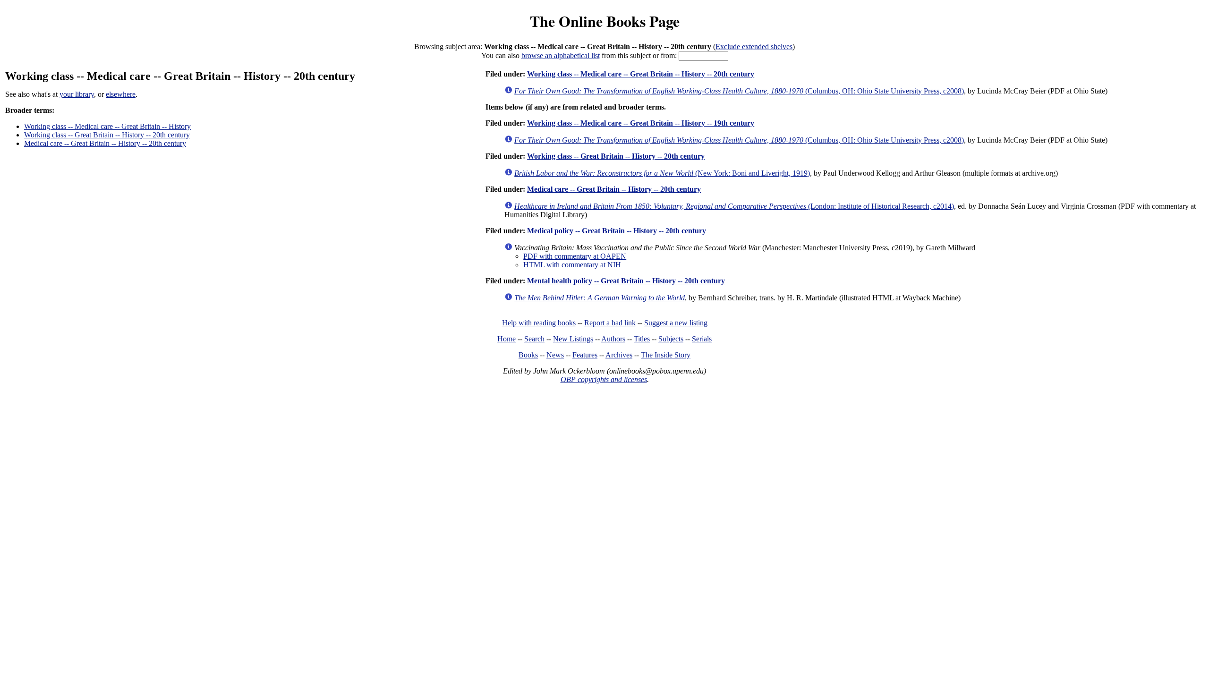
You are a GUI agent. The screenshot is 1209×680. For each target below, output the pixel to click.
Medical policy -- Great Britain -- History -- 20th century (616, 231)
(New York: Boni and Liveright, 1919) (662, 173)
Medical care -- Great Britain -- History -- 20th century (105, 143)
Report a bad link (610, 323)
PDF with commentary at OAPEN (574, 256)
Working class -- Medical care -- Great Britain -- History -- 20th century (640, 74)
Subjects (670, 339)
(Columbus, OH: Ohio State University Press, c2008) (739, 91)
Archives (618, 355)
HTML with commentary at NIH (572, 265)
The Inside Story (665, 355)
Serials (702, 339)
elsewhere (121, 94)
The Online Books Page (605, 21)
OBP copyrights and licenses (604, 379)
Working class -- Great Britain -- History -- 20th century (107, 135)
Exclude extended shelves (753, 46)
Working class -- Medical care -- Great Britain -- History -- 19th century (640, 123)
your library (77, 94)
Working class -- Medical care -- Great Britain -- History (107, 126)
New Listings (573, 339)
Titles (642, 339)
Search (534, 339)
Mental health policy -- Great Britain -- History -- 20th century (626, 281)
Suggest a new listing (675, 323)
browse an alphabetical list (560, 55)
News (555, 355)
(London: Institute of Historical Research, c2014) (734, 206)
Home (506, 339)
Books (528, 355)
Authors (613, 339)
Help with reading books (539, 323)
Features (584, 355)
